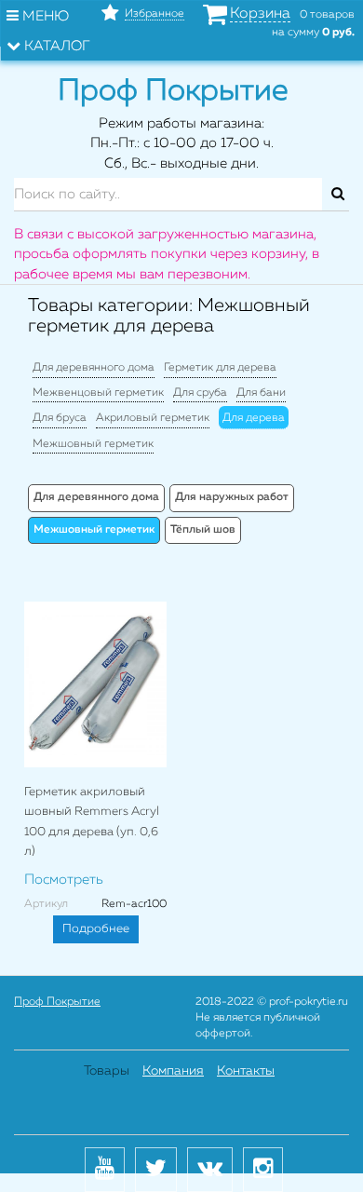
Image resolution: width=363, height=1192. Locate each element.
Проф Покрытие (57, 1002)
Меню (44, 16)
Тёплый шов (202, 529)
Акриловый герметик (152, 418)
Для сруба (200, 393)
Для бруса (60, 418)
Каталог (55, 46)
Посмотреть (63, 880)
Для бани (261, 393)
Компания (173, 1070)
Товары (106, 1070)
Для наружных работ (232, 497)
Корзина (260, 14)
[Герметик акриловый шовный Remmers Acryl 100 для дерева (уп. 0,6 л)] (95, 684)
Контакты (246, 1070)
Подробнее (95, 929)
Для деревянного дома (94, 367)
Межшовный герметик (93, 444)
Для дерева (253, 418)
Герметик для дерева (220, 367)
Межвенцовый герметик (98, 393)
